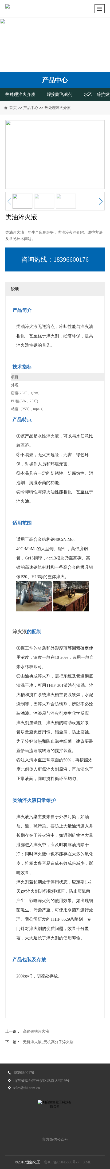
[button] (101, 201)
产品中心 (30, 108)
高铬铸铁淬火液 (36, 1031)
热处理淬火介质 (20, 94)
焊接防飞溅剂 (59, 94)
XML (87, 1162)
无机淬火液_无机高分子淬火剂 (48, 1042)
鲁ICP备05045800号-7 (61, 1162)
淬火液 (31, 326)
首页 (13, 108)
